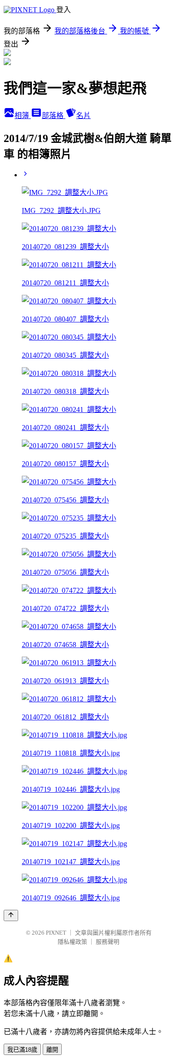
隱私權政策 (72, 941)
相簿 (23, 115)
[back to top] (11, 915)
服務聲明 (107, 941)
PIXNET (56, 932)
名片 (83, 115)
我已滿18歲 (22, 1049)
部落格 (53, 115)
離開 (52, 1049)
